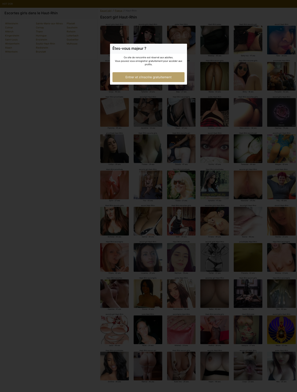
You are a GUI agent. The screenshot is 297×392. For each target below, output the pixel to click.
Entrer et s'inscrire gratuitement (148, 77)
